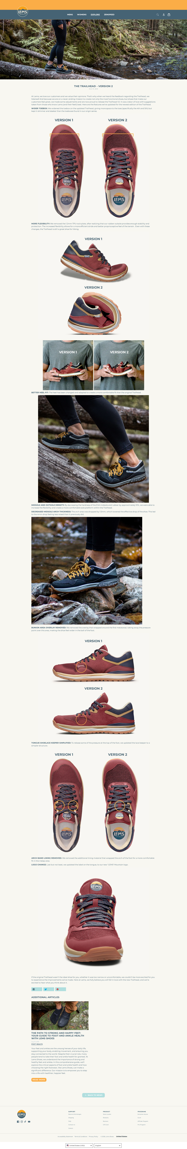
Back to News (95, 1095)
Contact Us (71, 1124)
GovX (139, 1117)
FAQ (69, 1121)
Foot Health (37, 1044)
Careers (70, 1128)
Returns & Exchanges (74, 1114)
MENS (70, 14)
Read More (39, 1080)
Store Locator (155, 2)
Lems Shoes (110, 1136)
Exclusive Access (143, 1114)
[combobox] (79, 1145)
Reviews (105, 1121)
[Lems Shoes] (21, 1114)
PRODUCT (106, 1111)
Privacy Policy (93, 1136)
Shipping (71, 1117)
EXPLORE (95, 14)
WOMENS (81, 14)
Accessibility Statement (65, 1136)
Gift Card (105, 1124)
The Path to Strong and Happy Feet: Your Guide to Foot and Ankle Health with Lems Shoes (57, 1036)
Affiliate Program (143, 1121)
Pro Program (142, 1124)
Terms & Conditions (81, 1136)
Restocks (106, 1117)
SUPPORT (71, 1111)
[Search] (158, 14)
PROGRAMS (142, 1111)
